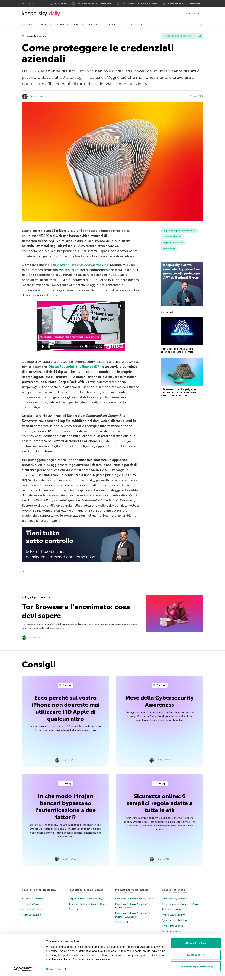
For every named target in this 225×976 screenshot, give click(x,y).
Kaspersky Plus (30, 904)
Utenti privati (60, 3)
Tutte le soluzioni (31, 915)
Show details (54, 969)
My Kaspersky (192, 13)
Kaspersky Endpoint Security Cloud (88, 904)
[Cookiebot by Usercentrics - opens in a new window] (22, 969)
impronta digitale (35, 36)
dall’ (78, 265)
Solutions (27, 24)
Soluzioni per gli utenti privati (40, 889)
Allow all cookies (195, 943)
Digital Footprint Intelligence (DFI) (75, 367)
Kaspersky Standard (32, 898)
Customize (193, 954)
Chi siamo (111, 24)
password (169, 248)
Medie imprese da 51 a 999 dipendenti (139, 3)
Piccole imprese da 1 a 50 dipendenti (93, 3)
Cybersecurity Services (174, 898)
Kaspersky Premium (32, 909)
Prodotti (61, 24)
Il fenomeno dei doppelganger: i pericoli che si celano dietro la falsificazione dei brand (180, 392)
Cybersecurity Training (174, 920)
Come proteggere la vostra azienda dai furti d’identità (177, 350)
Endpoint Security (171, 909)
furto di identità (172, 236)
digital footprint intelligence (179, 230)
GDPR (129, 24)
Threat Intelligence (172, 925)
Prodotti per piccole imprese (86, 889)
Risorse (93, 24)
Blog (140, 24)
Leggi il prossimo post (38, 597)
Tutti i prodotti (77, 909)
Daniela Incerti (37, 96)
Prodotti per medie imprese (131, 889)
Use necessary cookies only (196, 966)
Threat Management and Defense (180, 904)
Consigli (67, 685)
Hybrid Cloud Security (173, 915)
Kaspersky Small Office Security (85, 898)
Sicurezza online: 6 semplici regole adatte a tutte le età (159, 803)
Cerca (200, 36)
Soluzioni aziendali (173, 889)
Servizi (44, 24)
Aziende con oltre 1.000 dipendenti (183, 3)
